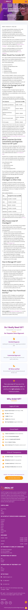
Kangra (2, 529)
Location (2, 512)
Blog (16, 13)
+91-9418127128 (5, 584)
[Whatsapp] (26, 608)
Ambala (2, 524)
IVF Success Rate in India (15, 136)
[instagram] (6, 602)
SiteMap (2, 513)
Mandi (2, 527)
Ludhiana (2, 521)
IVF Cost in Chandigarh (5, 551)
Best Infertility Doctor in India (6, 552)
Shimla (2, 526)
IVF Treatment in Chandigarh (6, 549)
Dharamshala (3, 531)
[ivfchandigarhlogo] (6, 1)
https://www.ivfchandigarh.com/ (16, 311)
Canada (2, 561)
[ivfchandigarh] (7, 488)
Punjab (2, 532)
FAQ (1, 510)
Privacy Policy (3, 509)
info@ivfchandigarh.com (7, 577)
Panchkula (3, 520)
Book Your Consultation (14, 478)
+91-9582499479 (5, 580)
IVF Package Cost (10, 243)
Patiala (2, 523)
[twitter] (10, 602)
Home (10, 13)
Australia (2, 560)
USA (1, 558)
